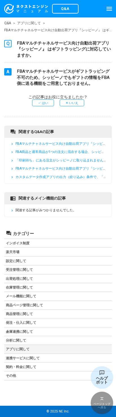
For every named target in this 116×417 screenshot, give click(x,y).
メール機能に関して (21, 296)
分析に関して (16, 340)
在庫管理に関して (19, 287)
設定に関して (16, 261)
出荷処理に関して (19, 279)
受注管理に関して (19, 270)
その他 (11, 376)
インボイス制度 (18, 243)
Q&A (7, 23)
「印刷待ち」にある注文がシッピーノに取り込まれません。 (61, 160)
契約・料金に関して (21, 367)
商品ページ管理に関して (24, 305)
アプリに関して (29, 23)
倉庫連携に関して (19, 332)
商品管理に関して (19, 314)
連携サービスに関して (23, 358)
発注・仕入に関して (21, 323)
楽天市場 (12, 252)
